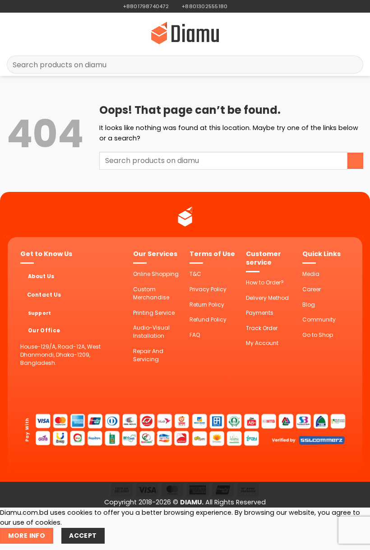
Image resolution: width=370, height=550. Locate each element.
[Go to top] (353, 538)
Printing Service (154, 313)
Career (311, 289)
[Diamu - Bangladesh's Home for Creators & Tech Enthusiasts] (185, 33)
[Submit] (352, 65)
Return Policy (207, 304)
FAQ (195, 335)
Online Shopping (156, 274)
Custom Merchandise (151, 293)
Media (310, 274)
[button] (12, 33)
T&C (195, 274)
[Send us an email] (250, 6)
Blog (308, 304)
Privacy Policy (208, 289)
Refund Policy (208, 319)
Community (319, 319)
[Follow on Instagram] (242, 6)
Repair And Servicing (148, 355)
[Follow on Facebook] (234, 6)
